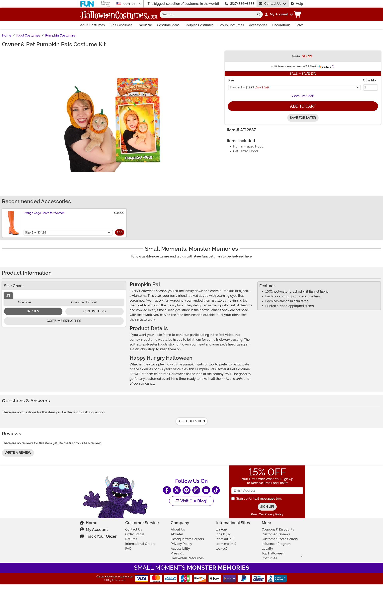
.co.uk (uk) (224, 534)
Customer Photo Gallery (280, 539)
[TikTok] (216, 490)
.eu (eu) (221, 548)
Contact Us (272, 4)
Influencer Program (276, 544)
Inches (33, 311)
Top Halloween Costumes (273, 555)
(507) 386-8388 (242, 4)
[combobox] (207, 14)
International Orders (140, 544)
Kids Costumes (121, 25)
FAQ (128, 548)
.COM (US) (130, 3)
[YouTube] (206, 490)
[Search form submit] (258, 14)
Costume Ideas (168, 25)
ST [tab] (8, 296)
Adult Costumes (92, 25)
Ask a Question (191, 421)
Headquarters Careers (187, 539)
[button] (279, 14)
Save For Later (303, 118)
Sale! (299, 25)
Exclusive (144, 25)
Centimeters (94, 311)
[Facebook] (167, 490)
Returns (131, 539)
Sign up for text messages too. (259, 498)
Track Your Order (101, 536)
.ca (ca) (221, 529)
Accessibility (180, 548)
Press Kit (177, 553)
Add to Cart (303, 106)
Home (91, 522)
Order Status (134, 534)
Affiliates (177, 534)
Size (231, 80)
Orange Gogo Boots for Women (44, 213)
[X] (177, 490)
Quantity (369, 80)
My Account (97, 529)
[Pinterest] (187, 490)
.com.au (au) (225, 539)
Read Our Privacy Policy (267, 514)
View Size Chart (303, 96)
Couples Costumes (199, 25)
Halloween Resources (187, 558)
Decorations (281, 25)
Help (299, 4)
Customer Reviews (276, 534)
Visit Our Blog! (193, 501)
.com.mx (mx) (226, 544)
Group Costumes (231, 25)
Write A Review (18, 452)
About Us (178, 529)
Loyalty (267, 548)
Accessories (258, 25)
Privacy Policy (181, 544)
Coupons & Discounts (278, 529)
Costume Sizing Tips (64, 321)
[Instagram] (196, 490)
